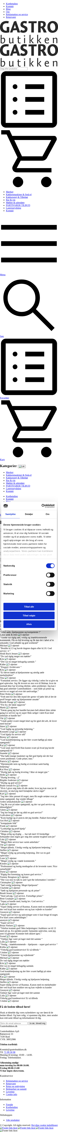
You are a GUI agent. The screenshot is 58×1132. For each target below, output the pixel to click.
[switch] (50, 575)
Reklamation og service (17, 14)
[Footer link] (9, 1128)
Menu (3, 274)
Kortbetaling (12, 3)
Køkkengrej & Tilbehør (17, 197)
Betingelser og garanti (16, 1089)
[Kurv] (29, 186)
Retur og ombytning (15, 1086)
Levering (10, 1091)
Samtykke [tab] (10, 514)
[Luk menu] (22, 466)
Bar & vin (10, 200)
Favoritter (4, 398)
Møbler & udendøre (15, 202)
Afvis (29, 624)
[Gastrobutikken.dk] (29, 42)
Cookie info (11, 1094)
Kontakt (10, 6)
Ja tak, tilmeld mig (37, 1023)
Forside (9, 1104)
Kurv (2, 459)
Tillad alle (29, 606)
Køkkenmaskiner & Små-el (19, 194)
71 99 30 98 (9, 1052)
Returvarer (11, 17)
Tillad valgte (29, 615)
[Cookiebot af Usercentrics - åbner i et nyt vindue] (42, 506)
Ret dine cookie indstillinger (44, 1125)
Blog (8, 9)
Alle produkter (13, 1120)
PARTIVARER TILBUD (18, 205)
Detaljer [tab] (29, 514)
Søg (2, 336)
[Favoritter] (29, 128)
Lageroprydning (13, 208)
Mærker (9, 192)
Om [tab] (47, 514)
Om (8, 11)
